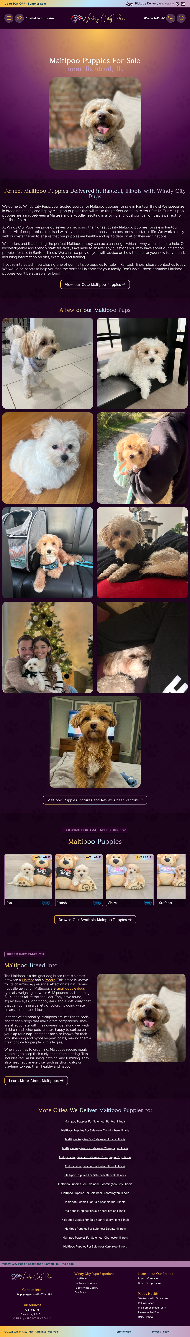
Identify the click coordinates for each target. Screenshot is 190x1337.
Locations (34, 1264)
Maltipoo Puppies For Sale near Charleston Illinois (95, 1237)
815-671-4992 (153, 18)
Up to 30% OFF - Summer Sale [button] (25, 3)
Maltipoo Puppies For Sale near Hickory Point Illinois (95, 1219)
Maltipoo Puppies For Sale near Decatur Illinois (95, 1228)
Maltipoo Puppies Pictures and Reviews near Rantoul (93, 800)
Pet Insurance (146, 1303)
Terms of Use (123, 1331)
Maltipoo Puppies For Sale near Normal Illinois (95, 1202)
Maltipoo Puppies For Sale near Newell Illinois (95, 1166)
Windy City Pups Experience (95, 1274)
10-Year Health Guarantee (153, 1298)
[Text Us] (181, 18)
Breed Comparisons (149, 1283)
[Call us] (170, 18)
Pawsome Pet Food (149, 1312)
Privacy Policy (160, 1331)
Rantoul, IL (51, 1264)
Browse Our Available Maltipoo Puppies (93, 919)
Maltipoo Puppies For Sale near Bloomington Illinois (95, 1193)
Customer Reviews (86, 1283)
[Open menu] (8, 18)
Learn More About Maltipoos (34, 1080)
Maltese (28, 980)
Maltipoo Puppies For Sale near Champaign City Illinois (95, 1157)
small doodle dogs (70, 988)
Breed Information (148, 1278)
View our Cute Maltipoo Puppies (93, 284)
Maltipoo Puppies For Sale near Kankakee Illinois (95, 1246)
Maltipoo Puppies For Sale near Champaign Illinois (95, 1148)
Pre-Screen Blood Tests (152, 1307)
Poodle (50, 980)
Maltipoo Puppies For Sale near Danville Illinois (95, 1175)
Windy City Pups (13, 1264)
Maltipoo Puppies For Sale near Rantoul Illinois (95, 1121)
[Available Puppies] (19, 18)
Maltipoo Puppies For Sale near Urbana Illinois (95, 1139)
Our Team (80, 1292)
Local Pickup (82, 1278)
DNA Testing (145, 1317)
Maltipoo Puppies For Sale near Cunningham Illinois (95, 1130)
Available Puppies (40, 18)
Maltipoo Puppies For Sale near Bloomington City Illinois (95, 1184)
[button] (177, 3)
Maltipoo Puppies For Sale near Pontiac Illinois (95, 1211)
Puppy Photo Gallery (86, 1287)
